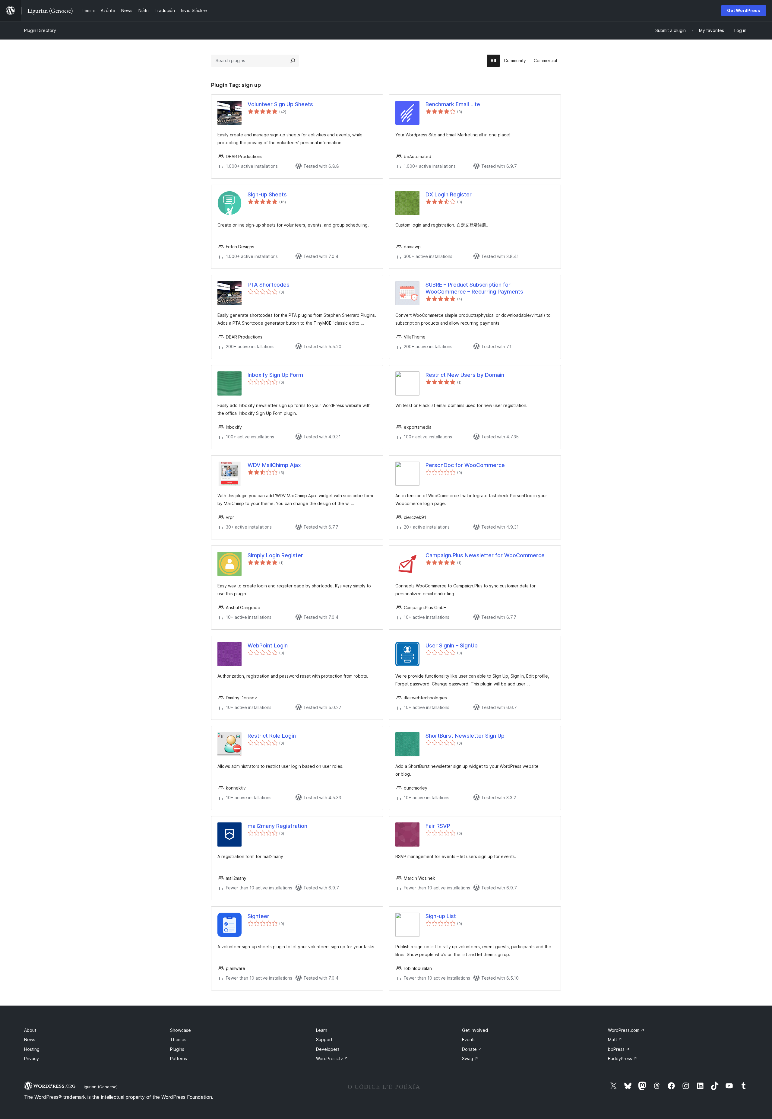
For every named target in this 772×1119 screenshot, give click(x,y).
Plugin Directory (40, 30)
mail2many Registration (277, 826)
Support (324, 1039)
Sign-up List (441, 916)
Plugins (177, 1049)
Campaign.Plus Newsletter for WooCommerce (485, 555)
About (30, 1030)
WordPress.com (626, 1030)
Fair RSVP (438, 826)
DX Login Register (449, 194)
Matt (615, 1039)
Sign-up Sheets (267, 194)
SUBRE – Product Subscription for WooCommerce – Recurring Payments (474, 288)
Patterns (178, 1058)
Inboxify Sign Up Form (275, 375)
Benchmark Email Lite (453, 104)
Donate (472, 1049)
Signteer (258, 916)
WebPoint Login (268, 645)
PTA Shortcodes (269, 284)
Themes (178, 1039)
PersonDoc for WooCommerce (465, 465)
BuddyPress (622, 1058)
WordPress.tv (332, 1058)
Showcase (180, 1030)
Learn (321, 1030)
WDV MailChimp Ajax (274, 465)
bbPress (619, 1049)
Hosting (32, 1049)
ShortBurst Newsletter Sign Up (465, 736)
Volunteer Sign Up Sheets (280, 104)
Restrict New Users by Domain (465, 375)
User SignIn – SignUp (452, 645)
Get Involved (475, 1030)
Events (469, 1039)
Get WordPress (743, 10)
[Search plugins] (293, 61)
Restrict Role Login (272, 736)
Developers (328, 1049)
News (29, 1039)
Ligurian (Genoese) (100, 1086)
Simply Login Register (275, 555)
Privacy (31, 1058)
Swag (470, 1058)
